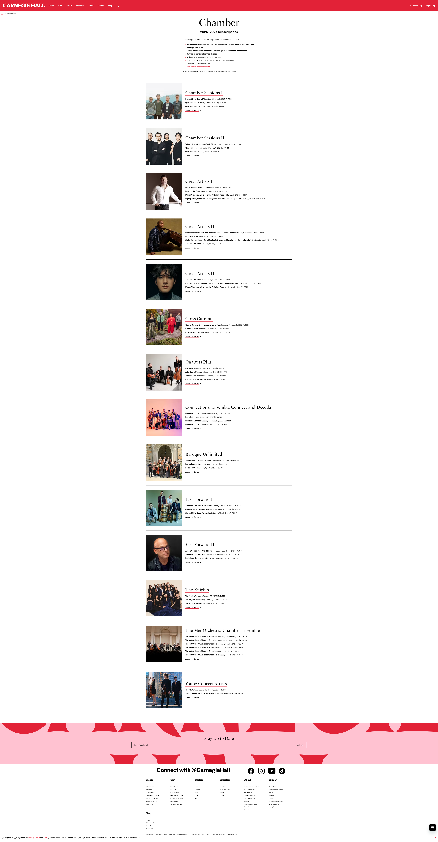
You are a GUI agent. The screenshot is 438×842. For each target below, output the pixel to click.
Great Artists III (200, 273)
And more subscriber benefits (199, 67)
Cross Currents (199, 318)
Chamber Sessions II (204, 137)
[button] (435, 837)
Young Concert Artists (206, 683)
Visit (172, 779)
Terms (45, 838)
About (247, 779)
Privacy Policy (34, 838)
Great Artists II (199, 226)
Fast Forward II (199, 544)
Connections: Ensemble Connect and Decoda (228, 407)
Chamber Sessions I (204, 92)
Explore (199, 779)
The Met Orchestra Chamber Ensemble (222, 630)
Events (149, 779)
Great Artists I (198, 181)
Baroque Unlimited (203, 454)
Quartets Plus (198, 361)
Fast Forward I (199, 499)
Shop (148, 813)
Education (225, 779)
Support (273, 779)
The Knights (197, 589)
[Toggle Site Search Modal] (117, 5)
